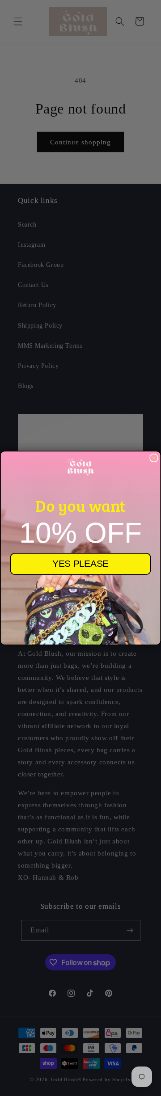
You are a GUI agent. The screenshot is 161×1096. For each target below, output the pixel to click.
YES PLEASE (80, 563)
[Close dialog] (153, 457)
